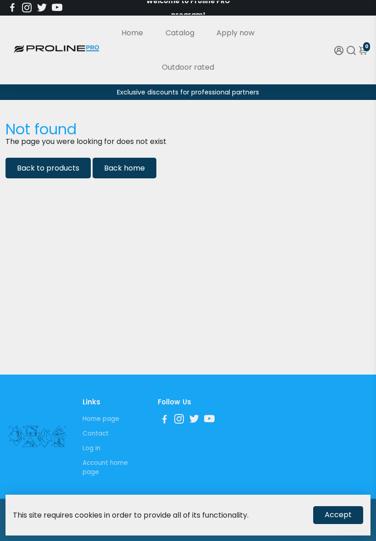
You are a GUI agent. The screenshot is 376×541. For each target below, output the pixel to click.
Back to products (48, 168)
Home (132, 33)
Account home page (105, 467)
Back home (124, 168)
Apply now (235, 33)
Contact (96, 433)
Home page (101, 418)
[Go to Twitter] (42, 7)
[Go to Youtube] (57, 7)
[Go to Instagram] (27, 7)
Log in (91, 448)
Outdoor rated (188, 67)
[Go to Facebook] (12, 7)
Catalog (180, 33)
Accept (338, 514)
